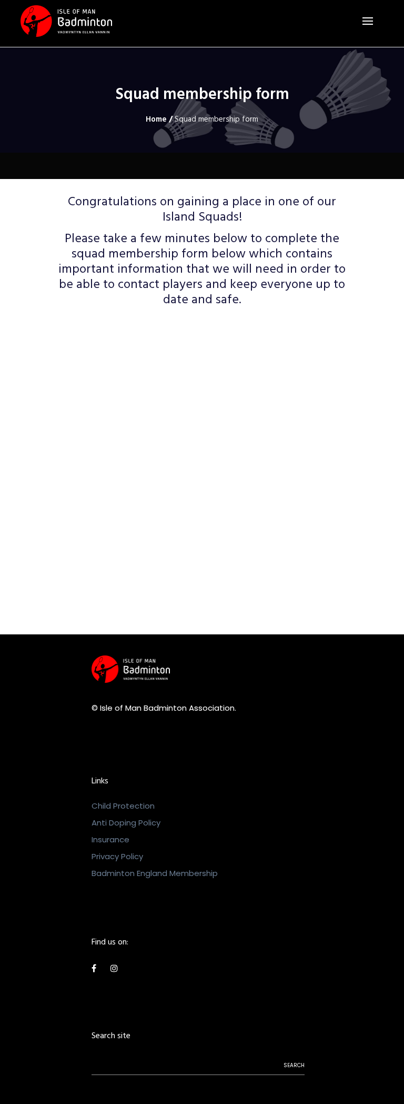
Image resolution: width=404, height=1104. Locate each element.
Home (156, 120)
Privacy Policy (117, 856)
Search (294, 1065)
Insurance (110, 839)
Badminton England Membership (155, 873)
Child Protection (123, 805)
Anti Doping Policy (126, 822)
